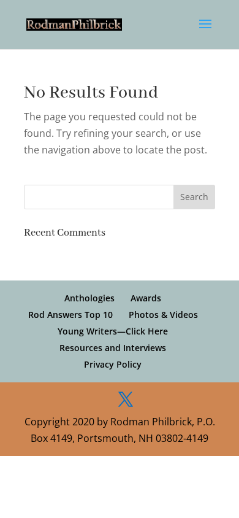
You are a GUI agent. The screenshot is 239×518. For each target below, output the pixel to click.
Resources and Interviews (112, 348)
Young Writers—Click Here (113, 331)
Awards (146, 298)
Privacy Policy (113, 364)
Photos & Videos (163, 314)
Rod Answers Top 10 (70, 314)
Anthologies (89, 298)
